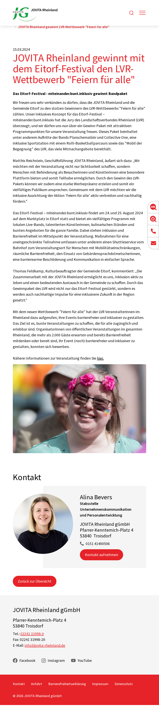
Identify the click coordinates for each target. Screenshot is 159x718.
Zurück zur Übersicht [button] (34, 581)
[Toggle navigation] (142, 12)
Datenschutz (124, 684)
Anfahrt (36, 684)
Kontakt (19, 684)
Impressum (100, 684)
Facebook (27, 660)
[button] (153, 207)
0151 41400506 (98, 543)
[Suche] (131, 13)
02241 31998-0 (32, 633)
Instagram (56, 660)
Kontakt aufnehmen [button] (101, 554)
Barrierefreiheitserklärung (67, 684)
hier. (100, 358)
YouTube (85, 660)
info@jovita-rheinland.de (45, 645)
